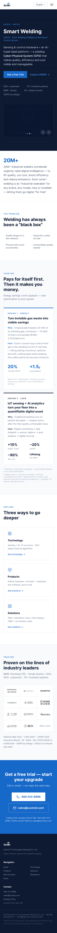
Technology (35, 867)
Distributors (35, 874)
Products (7, 871)
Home (6, 867)
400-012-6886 (31, 796)
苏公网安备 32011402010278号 (30, 917)
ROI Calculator (9, 874)
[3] (29, 133)
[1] (25, 133)
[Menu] (51, 4)
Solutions (34, 871)
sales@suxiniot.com (31, 807)
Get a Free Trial (15, 74)
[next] (48, 132)
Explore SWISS (40, 74)
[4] (31, 133)
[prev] (43, 132)
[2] (27, 133)
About (6, 878)
